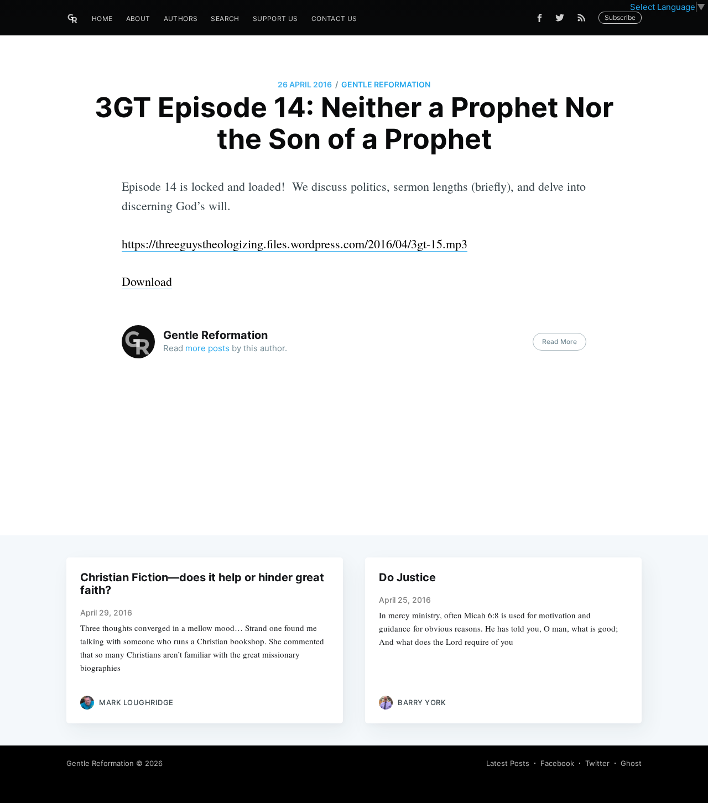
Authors (181, 18)
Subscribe (620, 17)
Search (225, 18)
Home (102, 18)
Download (147, 281)
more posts (207, 348)
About (138, 18)
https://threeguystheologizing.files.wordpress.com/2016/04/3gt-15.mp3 (294, 244)
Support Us (275, 18)
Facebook (557, 763)
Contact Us (334, 18)
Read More (559, 341)
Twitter (597, 763)
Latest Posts (507, 763)
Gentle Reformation (385, 84)
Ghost (631, 763)
